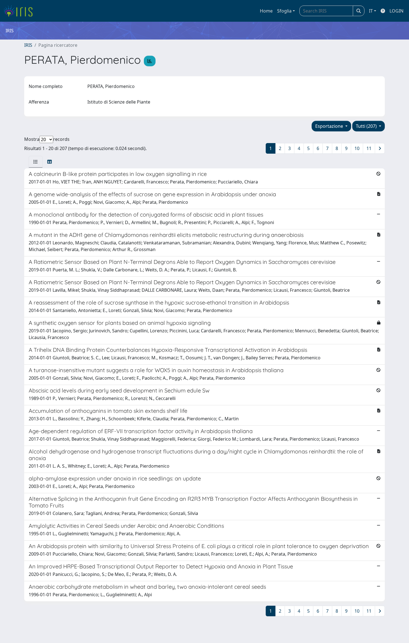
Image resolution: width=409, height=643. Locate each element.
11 (368, 148)
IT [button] (371, 11)
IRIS (28, 45)
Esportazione (329, 126)
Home (266, 11)
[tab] (36, 162)
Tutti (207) (367, 126)
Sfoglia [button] (284, 11)
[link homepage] (20, 11)
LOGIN (396, 11)
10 (356, 148)
